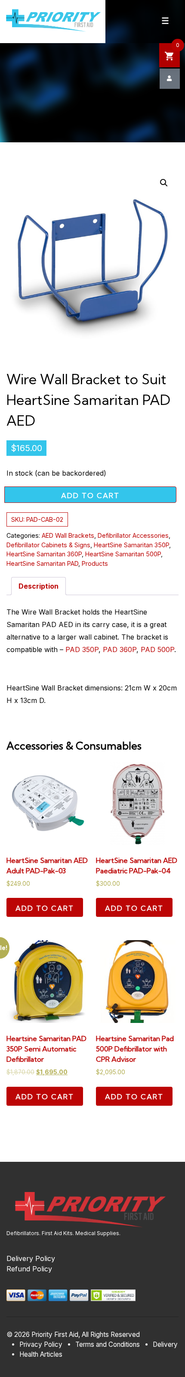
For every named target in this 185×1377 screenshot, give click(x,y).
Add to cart (90, 495)
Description (38, 586)
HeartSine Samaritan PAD (42, 563)
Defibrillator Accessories (133, 535)
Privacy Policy (40, 1344)
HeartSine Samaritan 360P (44, 554)
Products (95, 563)
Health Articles (40, 1354)
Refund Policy (29, 1268)
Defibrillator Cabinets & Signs (48, 545)
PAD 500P (157, 649)
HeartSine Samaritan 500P (123, 554)
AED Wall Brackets (68, 535)
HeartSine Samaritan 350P (131, 545)
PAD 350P (82, 649)
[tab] (38, 586)
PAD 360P (119, 649)
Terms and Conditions (107, 1344)
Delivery (165, 1344)
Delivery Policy (30, 1258)
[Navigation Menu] (165, 21)
